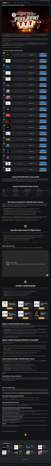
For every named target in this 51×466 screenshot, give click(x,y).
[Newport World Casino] (8, 104)
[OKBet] (8, 74)
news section (31, 377)
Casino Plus (20, 450)
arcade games (17, 350)
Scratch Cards (6, 353)
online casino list (10, 39)
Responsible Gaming (36, 464)
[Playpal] (8, 92)
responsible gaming (31, 425)
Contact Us (32, 464)
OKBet (25, 302)
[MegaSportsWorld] (8, 110)
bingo (19, 352)
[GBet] (8, 134)
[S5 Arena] (8, 146)
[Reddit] (47, 0)
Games (22, 2)
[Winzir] (8, 128)
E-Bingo (5, 352)
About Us (28, 464)
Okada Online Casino (46, 450)
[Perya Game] (8, 140)
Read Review (43, 55)
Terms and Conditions (46, 464)
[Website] (48, 0)
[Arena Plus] (8, 80)
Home (15, 2)
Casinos (18, 2)
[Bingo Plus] (8, 62)
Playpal (32, 450)
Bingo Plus (20, 445)
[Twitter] (42, 0)
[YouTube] (43, 0)
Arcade (5, 350)
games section (35, 242)
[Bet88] (8, 56)
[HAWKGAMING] (8, 152)
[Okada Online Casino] (8, 98)
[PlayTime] (8, 116)
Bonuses (25, 2)
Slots (4, 345)
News (28, 2)
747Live (32, 445)
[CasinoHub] (5, 2)
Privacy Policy (41, 464)
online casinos (22, 208)
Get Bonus (9, 308)
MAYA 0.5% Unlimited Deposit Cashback (12, 314)
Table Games (5, 238)
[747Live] (8, 68)
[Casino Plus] (8, 86)
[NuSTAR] (8, 122)
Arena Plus (10, 302)
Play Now (43, 53)
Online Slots (5, 235)
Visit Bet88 (23, 181)
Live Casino (5, 348)
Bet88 (7, 445)
